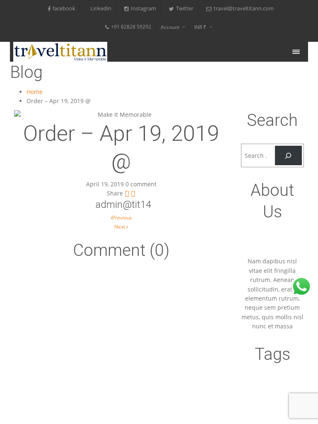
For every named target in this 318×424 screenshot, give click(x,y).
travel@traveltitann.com (244, 8)
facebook (64, 8)
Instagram (143, 8)
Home (34, 92)
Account (170, 27)
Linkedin (100, 8)
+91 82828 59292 (131, 26)
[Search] (288, 155)
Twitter (184, 8)
